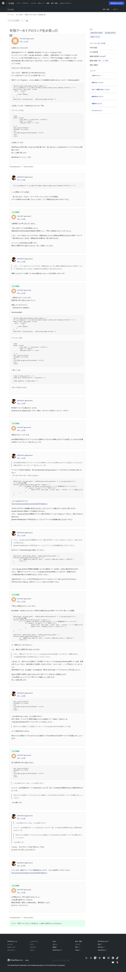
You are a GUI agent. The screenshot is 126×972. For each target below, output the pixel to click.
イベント (77, 944)
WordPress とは (12, 941)
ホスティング (11, 947)
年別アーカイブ (95, 37)
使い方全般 (19, 14)
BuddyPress (102, 950)
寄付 (77, 947)
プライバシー (11, 950)
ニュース (10, 944)
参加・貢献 (78, 941)
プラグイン (33, 947)
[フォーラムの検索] (27, 20)
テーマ (32, 944)
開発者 (54, 947)
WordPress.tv (57, 950)
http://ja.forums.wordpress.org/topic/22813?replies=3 (29, 504)
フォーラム (10, 9)
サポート (55, 944)
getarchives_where (96, 33)
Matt (100, 944)
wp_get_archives (110, 33)
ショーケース (34, 941)
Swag (77, 950)
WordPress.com (103, 941)
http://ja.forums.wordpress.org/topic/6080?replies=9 (29, 873)
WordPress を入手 (116, 3)
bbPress (101, 947)
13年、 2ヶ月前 (24, 41)
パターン (32, 950)
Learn (54, 941)
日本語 (27, 960)
